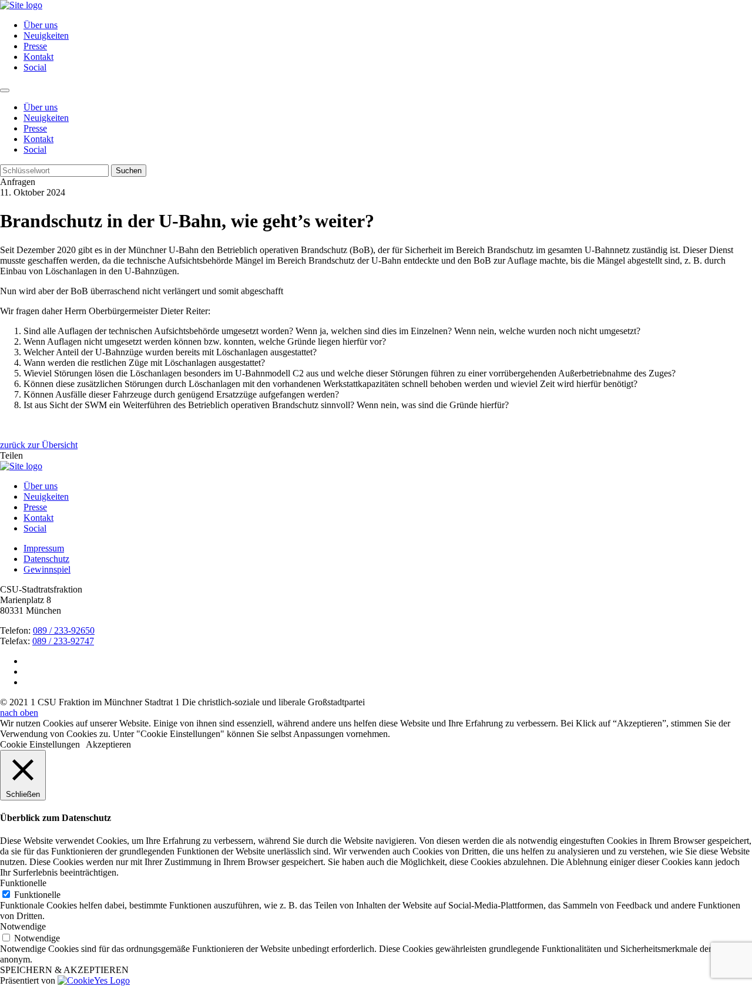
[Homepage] (21, 466)
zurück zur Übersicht (39, 445)
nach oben (19, 713)
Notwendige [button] (23, 926)
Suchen (129, 170)
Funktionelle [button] (23, 883)
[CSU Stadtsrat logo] (21, 5)
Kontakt (38, 57)
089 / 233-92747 (63, 641)
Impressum (44, 548)
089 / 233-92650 (64, 630)
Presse (35, 46)
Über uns (41, 25)
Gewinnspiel (47, 569)
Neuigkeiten (46, 36)
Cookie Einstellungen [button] (40, 744)
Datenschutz (46, 559)
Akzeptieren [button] (108, 744)
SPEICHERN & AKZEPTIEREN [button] (64, 970)
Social (35, 67)
